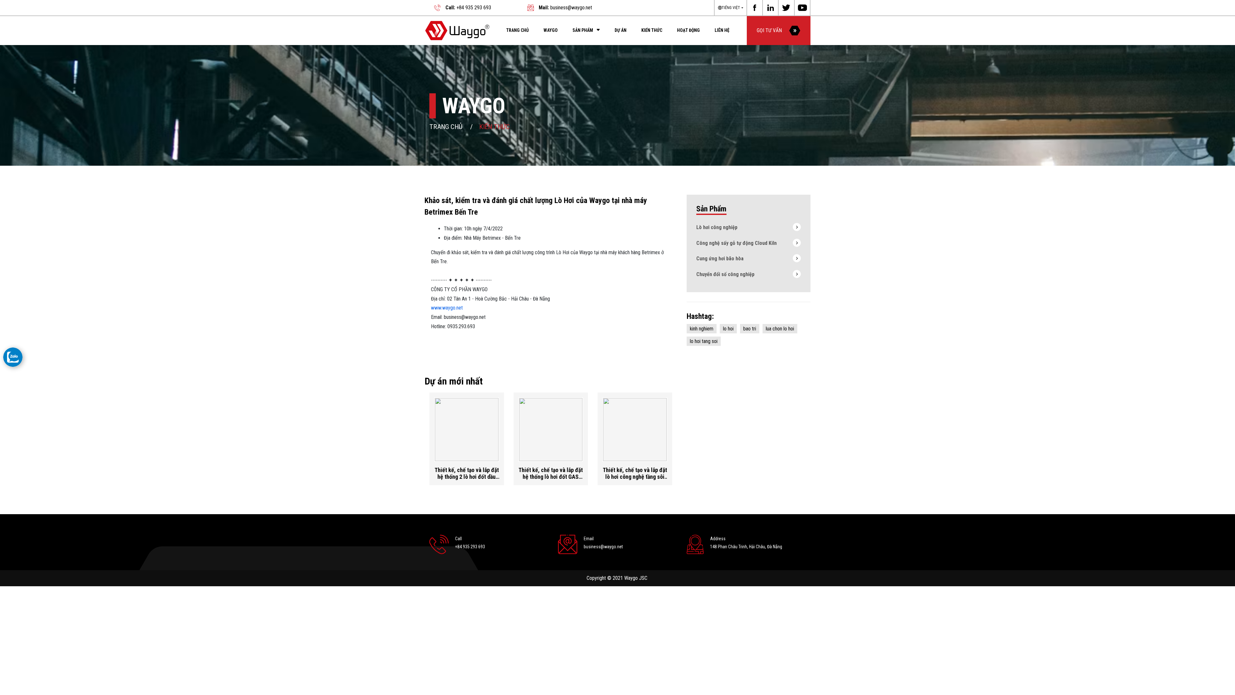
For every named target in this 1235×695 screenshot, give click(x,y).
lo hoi (728, 329)
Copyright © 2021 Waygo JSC (618, 578)
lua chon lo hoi (780, 329)
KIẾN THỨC (651, 30)
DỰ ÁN (621, 30)
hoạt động (688, 30)
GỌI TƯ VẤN (769, 30)
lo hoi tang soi (704, 341)
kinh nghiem (701, 329)
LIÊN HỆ (722, 30)
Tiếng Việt (731, 7)
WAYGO (551, 30)
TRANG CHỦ (517, 30)
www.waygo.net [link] (447, 308)
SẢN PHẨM (582, 30)
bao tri (749, 329)
